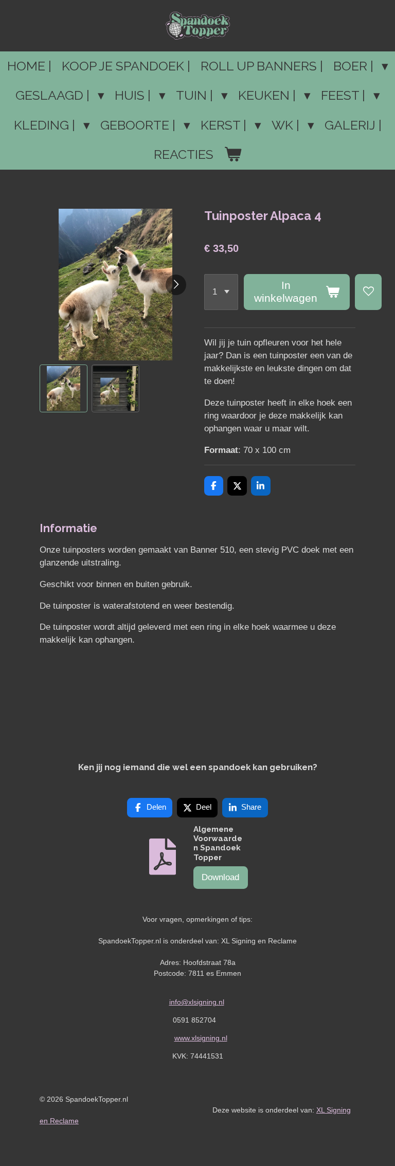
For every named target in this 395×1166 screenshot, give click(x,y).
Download (220, 877)
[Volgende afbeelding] (176, 285)
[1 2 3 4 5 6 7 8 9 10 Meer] (221, 292)
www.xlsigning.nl (200, 1038)
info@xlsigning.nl (196, 1002)
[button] (63, 388)
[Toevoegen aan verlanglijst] (368, 292)
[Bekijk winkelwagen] (233, 155)
